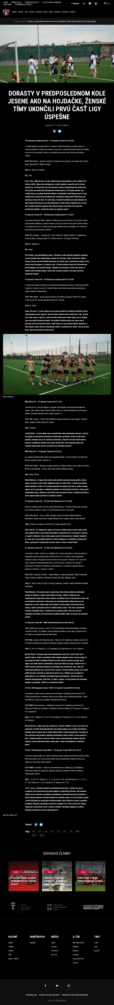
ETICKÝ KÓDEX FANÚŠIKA (51, 2)
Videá (53, 943)
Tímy (26, 12)
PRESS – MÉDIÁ (48, 12)
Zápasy (20, 12)
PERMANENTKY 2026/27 (24, 4)
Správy (31, 12)
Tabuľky (75, 951)
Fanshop (33, 943)
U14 (39, 831)
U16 (52, 831)
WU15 (77, 831)
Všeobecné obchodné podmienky (75, 995)
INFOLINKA (7, 4)
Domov (14, 12)
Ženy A (42, 835)
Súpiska (75, 955)
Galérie (54, 947)
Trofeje (75, 963)
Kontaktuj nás (31, 995)
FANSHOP (58, 12)
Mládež (96, 951)
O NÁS (5, 2)
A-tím (96, 943)
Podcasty (54, 951)
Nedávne (76, 947)
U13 (33, 831)
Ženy (95, 947)
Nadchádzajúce (78, 943)
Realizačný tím (78, 959)
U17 (58, 831)
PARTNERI (39, 12)
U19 (71, 831)
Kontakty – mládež (68, 12)
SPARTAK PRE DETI (32, 2)
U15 (46, 831)
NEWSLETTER (16, 2)
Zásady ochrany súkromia (49, 995)
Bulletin (54, 955)
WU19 (34, 835)
